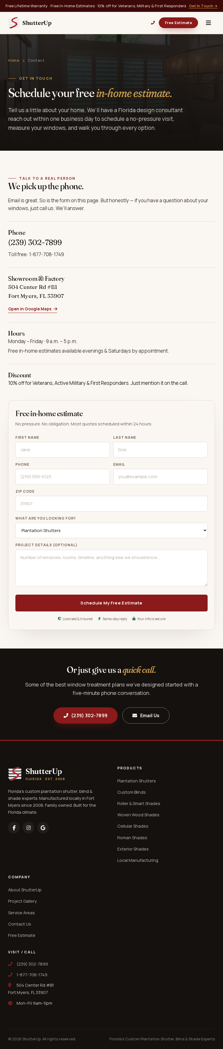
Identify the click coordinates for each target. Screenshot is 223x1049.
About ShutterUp (25, 890)
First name (27, 437)
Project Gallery (22, 901)
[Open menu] (208, 23)
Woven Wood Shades (138, 814)
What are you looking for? (45, 518)
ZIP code (25, 491)
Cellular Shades (132, 826)
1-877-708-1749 (32, 974)
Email (119, 464)
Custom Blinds (131, 792)
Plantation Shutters (136, 781)
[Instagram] (28, 827)
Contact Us (19, 924)
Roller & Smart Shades (138, 803)
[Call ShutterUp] (153, 23)
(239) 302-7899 (35, 242)
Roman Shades (132, 837)
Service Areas (21, 912)
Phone (22, 464)
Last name (124, 437)
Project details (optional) (46, 544)
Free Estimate (178, 22)
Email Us (150, 715)
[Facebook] (14, 827)
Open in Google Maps (29, 309)
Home (13, 60)
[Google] (43, 827)
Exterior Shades (133, 849)
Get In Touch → (203, 5)
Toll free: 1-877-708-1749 (36, 254)
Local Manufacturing (137, 860)
